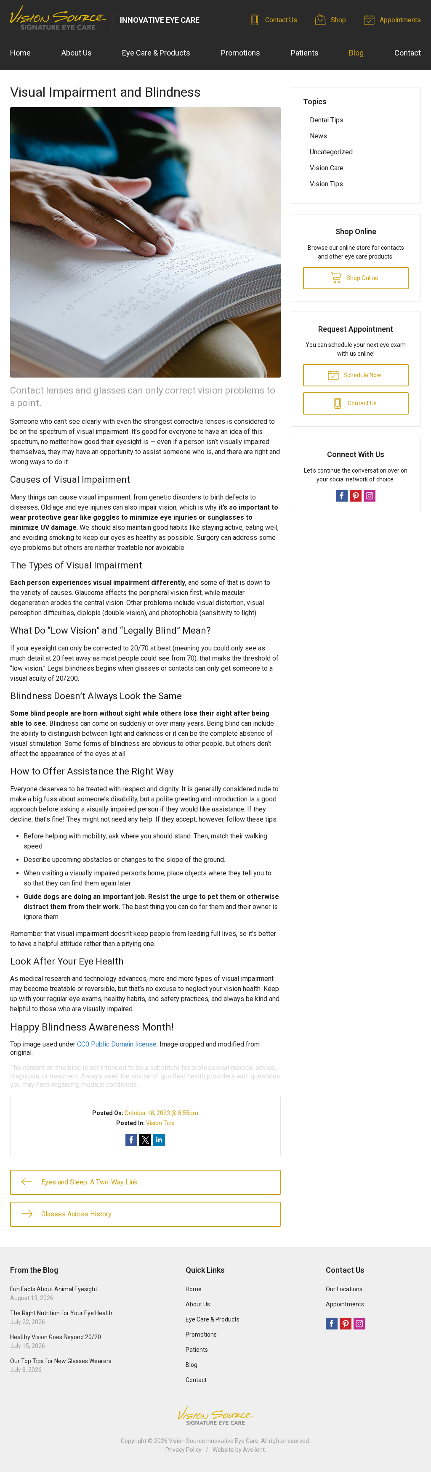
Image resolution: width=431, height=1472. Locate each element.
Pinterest (356, 496)
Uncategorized (331, 152)
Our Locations (344, 1289)
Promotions (240, 52)
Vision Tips (160, 1123)
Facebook (342, 496)
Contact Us (280, 20)
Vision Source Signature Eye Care (215, 1415)
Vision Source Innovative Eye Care (213, 1441)
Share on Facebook (131, 1140)
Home (20, 52)
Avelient (254, 1449)
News (318, 136)
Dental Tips (326, 120)
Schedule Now (361, 375)
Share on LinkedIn (159, 1140)
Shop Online (361, 278)
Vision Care (326, 168)
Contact (407, 52)
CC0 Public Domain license (117, 1044)
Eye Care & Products (156, 52)
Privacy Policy (183, 1449)
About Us (76, 52)
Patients (305, 52)
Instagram (369, 496)
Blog (356, 52)
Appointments (399, 20)
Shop (337, 20)
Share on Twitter (145, 1140)
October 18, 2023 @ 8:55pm (161, 1113)
